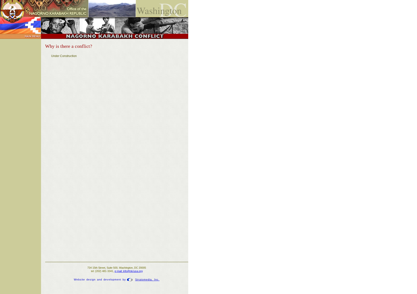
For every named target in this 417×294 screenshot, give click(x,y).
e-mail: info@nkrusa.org (129, 271)
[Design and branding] (130, 279)
